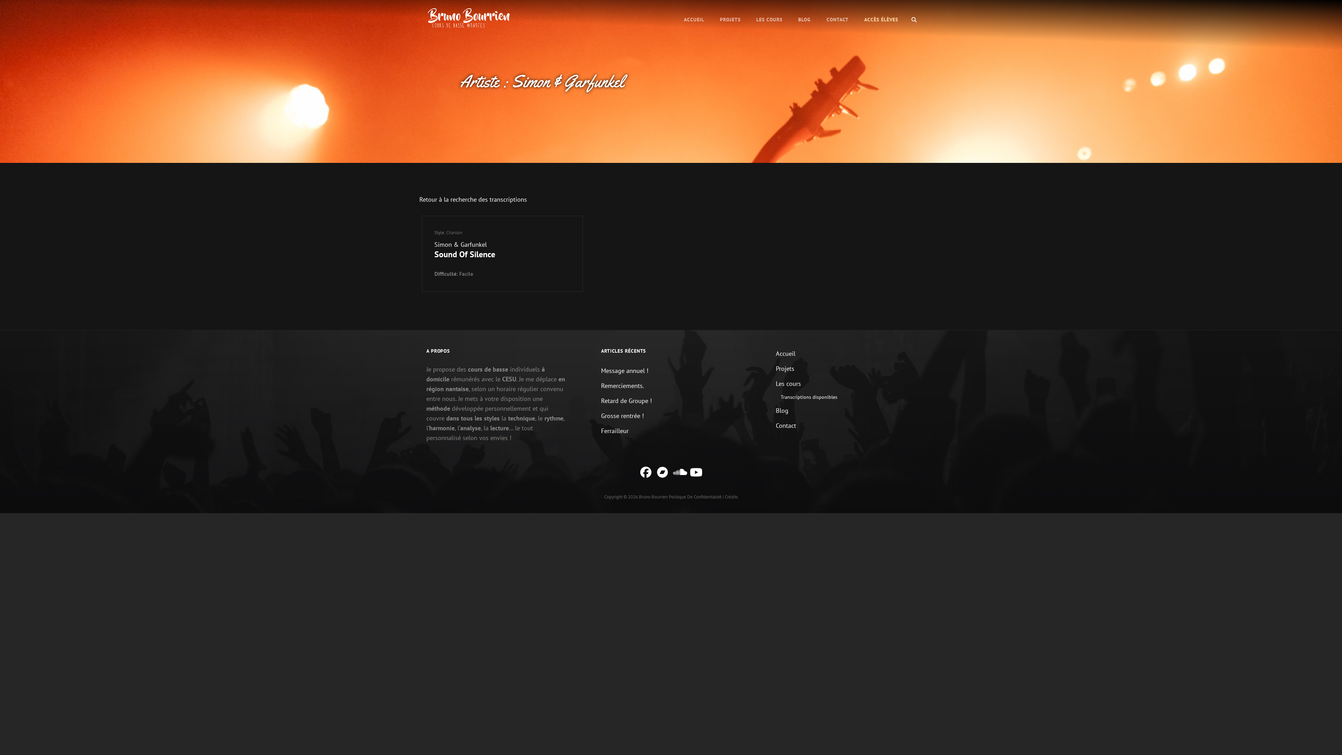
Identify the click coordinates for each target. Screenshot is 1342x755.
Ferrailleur (615, 431)
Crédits (731, 497)
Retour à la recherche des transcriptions (473, 199)
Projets (730, 19)
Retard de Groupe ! (626, 401)
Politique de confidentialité (695, 497)
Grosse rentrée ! (622, 416)
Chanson (454, 233)
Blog (804, 19)
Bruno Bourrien (653, 497)
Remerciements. (622, 386)
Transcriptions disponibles (809, 397)
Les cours (769, 19)
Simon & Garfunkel (460, 244)
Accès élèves (881, 19)
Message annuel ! (624, 371)
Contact (838, 19)
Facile (466, 273)
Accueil (694, 19)
